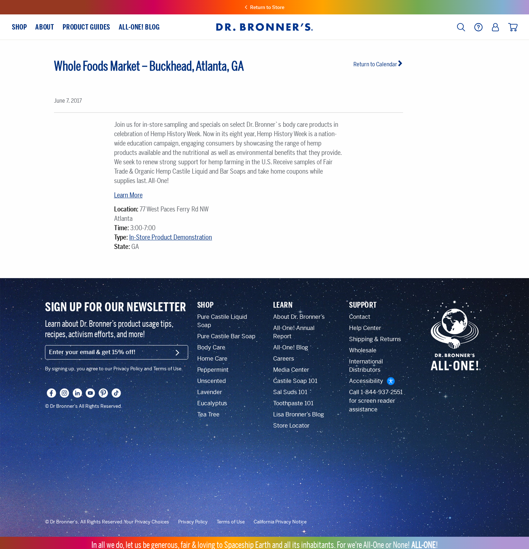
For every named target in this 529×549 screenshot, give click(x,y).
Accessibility (366, 381)
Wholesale (362, 350)
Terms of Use (231, 522)
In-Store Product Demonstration (170, 237)
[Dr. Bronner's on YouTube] (90, 393)
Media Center (291, 370)
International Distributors (366, 366)
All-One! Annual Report (294, 332)
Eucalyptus (212, 403)
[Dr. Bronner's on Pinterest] (103, 393)
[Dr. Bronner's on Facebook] (51, 393)
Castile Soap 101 (295, 381)
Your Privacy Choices (146, 522)
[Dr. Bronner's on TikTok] (116, 393)
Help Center (365, 328)
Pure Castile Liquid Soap (222, 321)
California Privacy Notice (280, 522)
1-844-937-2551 (382, 392)
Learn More (128, 195)
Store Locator (291, 425)
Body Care (211, 347)
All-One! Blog (290, 347)
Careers (283, 358)
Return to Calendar (375, 64)
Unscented (211, 381)
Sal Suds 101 (290, 392)
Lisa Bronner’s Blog (298, 414)
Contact (359, 317)
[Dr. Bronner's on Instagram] (64, 393)
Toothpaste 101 (293, 403)
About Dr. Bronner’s (299, 317)
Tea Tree (208, 414)
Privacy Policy (193, 522)
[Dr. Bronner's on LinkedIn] (77, 393)
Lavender (209, 392)
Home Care (212, 358)
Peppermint (213, 370)
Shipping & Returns (375, 339)
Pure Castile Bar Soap (226, 336)
